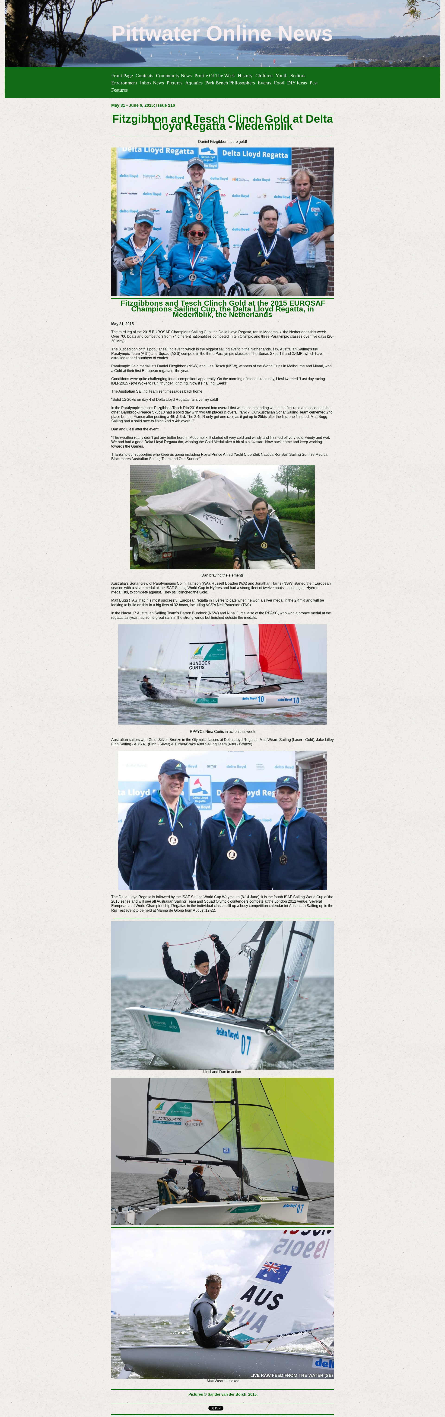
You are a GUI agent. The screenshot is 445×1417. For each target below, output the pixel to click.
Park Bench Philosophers (230, 82)
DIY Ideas (297, 82)
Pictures (174, 82)
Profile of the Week (214, 75)
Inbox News (152, 82)
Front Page (122, 75)
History (245, 75)
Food (279, 82)
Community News (174, 75)
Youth (282, 75)
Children (264, 75)
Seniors (297, 75)
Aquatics (194, 82)
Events (264, 82)
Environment (124, 82)
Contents (144, 75)
